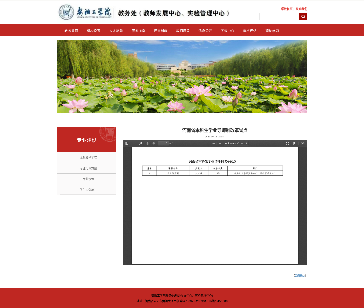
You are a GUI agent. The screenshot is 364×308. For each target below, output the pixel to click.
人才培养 (116, 30)
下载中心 (227, 30)
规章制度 (160, 30)
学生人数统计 (88, 189)
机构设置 (93, 30)
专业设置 (88, 179)
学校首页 (287, 9)
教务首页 (71, 30)
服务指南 (138, 30)
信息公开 (205, 30)
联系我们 (301, 9)
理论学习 (272, 30)
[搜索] (303, 16)
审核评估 (250, 30)
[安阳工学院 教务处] (147, 12)
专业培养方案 (88, 168)
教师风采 (183, 30)
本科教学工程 (88, 157)
